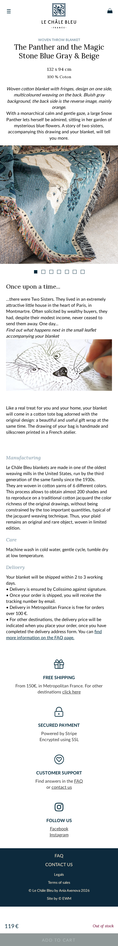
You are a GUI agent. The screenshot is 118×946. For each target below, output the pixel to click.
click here (71, 692)
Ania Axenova (69, 891)
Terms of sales (59, 883)
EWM (66, 899)
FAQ (78, 781)
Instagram (59, 835)
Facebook (59, 829)
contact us (62, 787)
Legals (59, 875)
